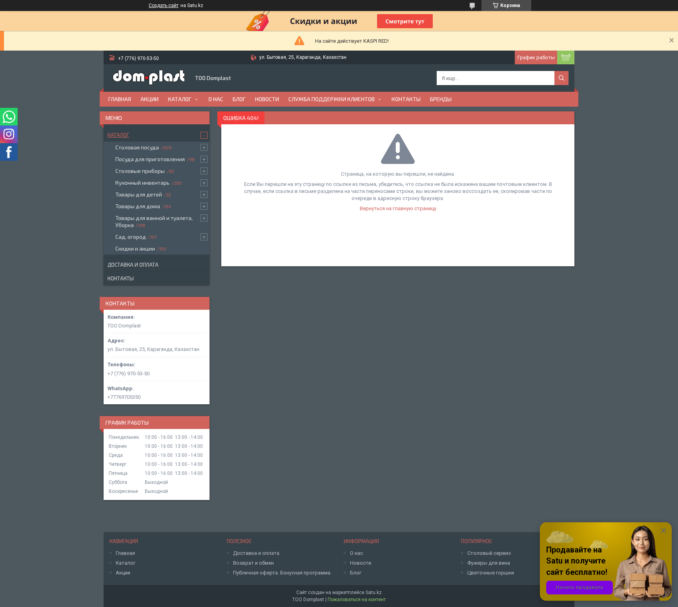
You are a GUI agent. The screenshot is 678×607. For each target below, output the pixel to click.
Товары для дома (137, 206)
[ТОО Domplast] (148, 78)
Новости (267, 99)
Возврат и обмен (253, 563)
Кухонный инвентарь (142, 182)
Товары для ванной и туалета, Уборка (154, 221)
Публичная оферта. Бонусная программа (281, 573)
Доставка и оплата (133, 265)
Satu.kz (374, 592)
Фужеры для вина (488, 563)
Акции (149, 99)
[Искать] (561, 78)
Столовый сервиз (489, 553)
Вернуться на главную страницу (398, 208)
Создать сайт (164, 5)
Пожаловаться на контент (357, 599)
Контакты (406, 99)
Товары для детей (138, 194)
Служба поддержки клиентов (331, 99)
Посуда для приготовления (150, 159)
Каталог (179, 99)
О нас (215, 99)
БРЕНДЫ (441, 99)
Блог (239, 99)
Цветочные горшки (490, 573)
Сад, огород (130, 236)
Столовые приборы (140, 170)
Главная (119, 99)
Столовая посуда (137, 147)
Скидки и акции (135, 248)
